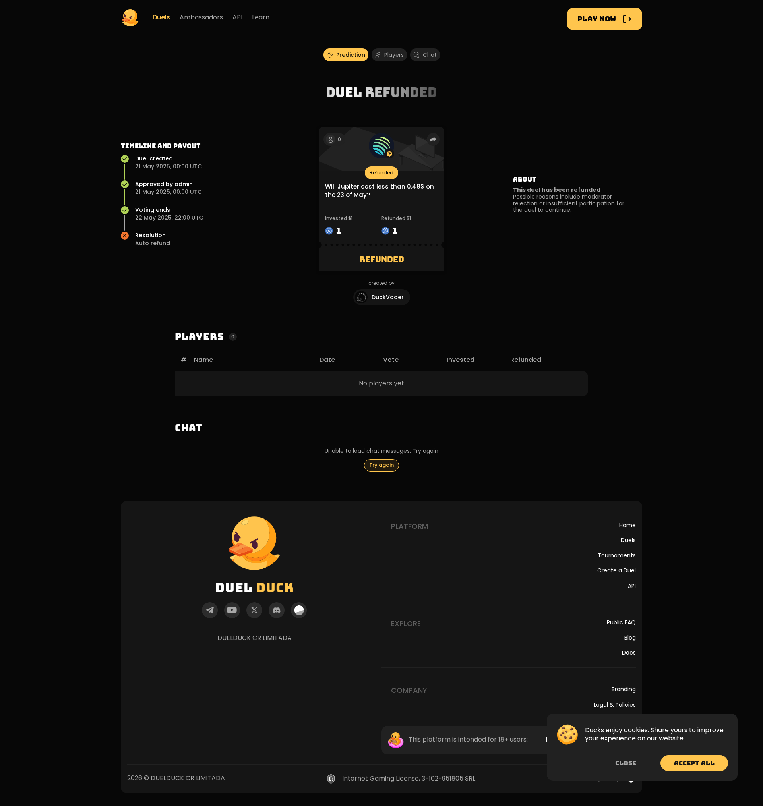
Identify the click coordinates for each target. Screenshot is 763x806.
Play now (596, 19)
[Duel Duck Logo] (130, 17)
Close (625, 763)
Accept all (694, 763)
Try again (381, 465)
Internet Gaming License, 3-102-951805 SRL (408, 778)
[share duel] (433, 139)
